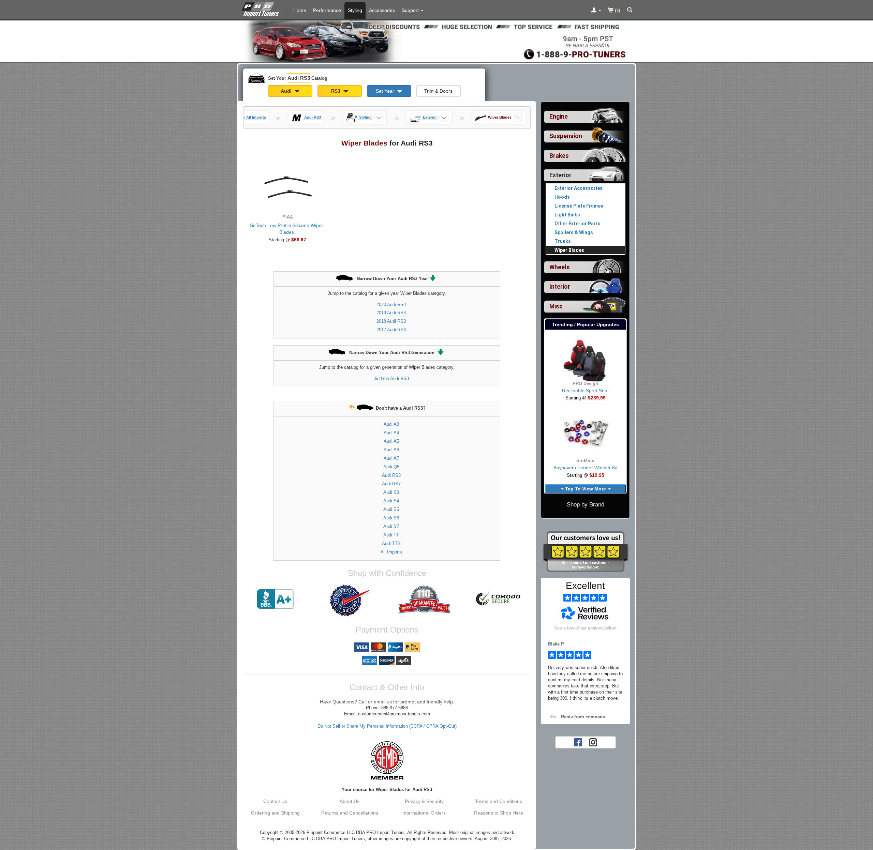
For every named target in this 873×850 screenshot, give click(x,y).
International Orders (424, 813)
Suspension (565, 136)
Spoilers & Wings (573, 232)
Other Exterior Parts (577, 223)
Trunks (562, 241)
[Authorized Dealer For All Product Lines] (349, 600)
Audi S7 (391, 526)
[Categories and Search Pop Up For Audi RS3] (630, 10)
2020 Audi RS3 (391, 304)
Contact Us (275, 801)
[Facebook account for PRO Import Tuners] (578, 741)
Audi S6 (391, 517)
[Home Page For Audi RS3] (261, 8)
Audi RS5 (391, 475)
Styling (355, 10)
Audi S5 (391, 509)
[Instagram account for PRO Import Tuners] (593, 741)
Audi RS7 (391, 483)
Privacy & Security (424, 801)
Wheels (559, 267)
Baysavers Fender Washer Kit (585, 467)
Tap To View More (585, 488)
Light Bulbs (567, 214)
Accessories (382, 10)
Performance (327, 10)
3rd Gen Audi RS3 (391, 378)
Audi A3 (391, 424)
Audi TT (391, 534)
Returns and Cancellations (349, 813)
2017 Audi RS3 (391, 329)
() (616, 10)
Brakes (559, 155)
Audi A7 (391, 458)
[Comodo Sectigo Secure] (499, 599)
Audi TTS (391, 543)
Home (299, 10)
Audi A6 (391, 449)
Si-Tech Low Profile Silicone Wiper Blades (286, 229)
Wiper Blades (569, 250)
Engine (558, 116)
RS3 (336, 91)
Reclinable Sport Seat (585, 390)
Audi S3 (391, 492)
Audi (287, 91)
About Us (349, 801)
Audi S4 (391, 500)
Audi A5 (391, 441)
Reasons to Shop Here (498, 813)
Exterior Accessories (578, 188)
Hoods (562, 197)
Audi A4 (391, 432)
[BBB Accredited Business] (275, 599)
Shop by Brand (585, 504)
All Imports (391, 552)
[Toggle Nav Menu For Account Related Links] (596, 10)
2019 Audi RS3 (391, 312)
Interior (559, 286)
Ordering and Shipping (275, 813)
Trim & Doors (438, 91)
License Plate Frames (578, 206)
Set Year (386, 91)
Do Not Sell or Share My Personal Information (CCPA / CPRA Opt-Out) (387, 726)
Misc (556, 306)
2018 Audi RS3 (391, 321)
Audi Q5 (391, 466)
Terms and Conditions (498, 801)
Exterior (560, 175)
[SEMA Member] (387, 760)
